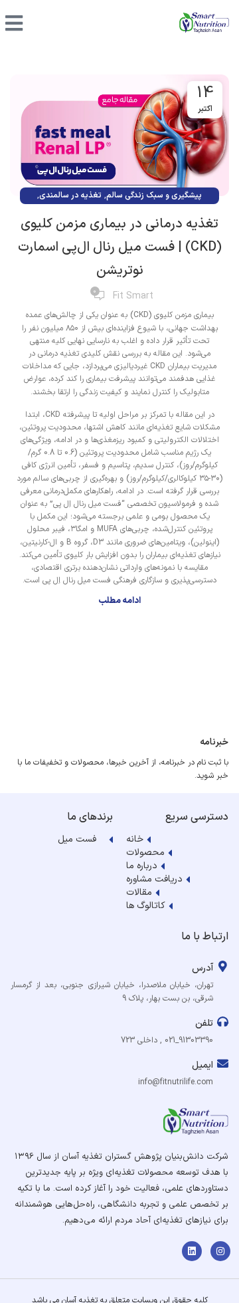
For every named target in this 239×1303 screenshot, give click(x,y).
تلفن (204, 1023)
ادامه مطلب (119, 601)
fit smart (133, 296)
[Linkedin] (192, 1251)
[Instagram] (220, 1251)
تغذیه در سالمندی (70, 195)
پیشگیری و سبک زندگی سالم (154, 195)
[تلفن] (222, 1021)
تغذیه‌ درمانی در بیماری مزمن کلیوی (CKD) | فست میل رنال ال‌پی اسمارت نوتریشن (120, 247)
